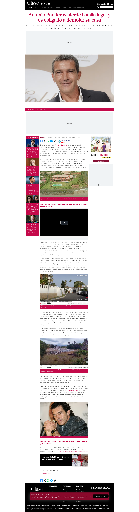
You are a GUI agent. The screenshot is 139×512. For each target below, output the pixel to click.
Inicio (36, 7)
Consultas (65, 501)
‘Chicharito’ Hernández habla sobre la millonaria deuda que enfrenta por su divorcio (32, 189)
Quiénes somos (45, 505)
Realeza (58, 7)
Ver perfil (63, 142)
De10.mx (65, 491)
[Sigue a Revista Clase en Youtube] (49, 4)
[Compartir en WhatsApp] (48, 141)
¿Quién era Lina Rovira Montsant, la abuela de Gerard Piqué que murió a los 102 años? (32, 152)
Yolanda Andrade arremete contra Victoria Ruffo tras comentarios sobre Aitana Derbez (32, 209)
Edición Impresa (31, 505)
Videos (90, 505)
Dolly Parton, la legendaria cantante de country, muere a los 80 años (32, 171)
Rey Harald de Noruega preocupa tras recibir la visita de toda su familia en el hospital (31, 229)
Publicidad (76, 505)
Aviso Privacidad (97, 505)
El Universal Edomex (79, 500)
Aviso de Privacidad (79, 497)
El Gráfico (65, 489)
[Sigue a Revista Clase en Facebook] (42, 4)
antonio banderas (46, 473)
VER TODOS (100, 161)
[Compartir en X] (44, 141)
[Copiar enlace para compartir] (54, 141)
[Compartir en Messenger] (51, 141)
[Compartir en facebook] (41, 141)
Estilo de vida (67, 7)
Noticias (43, 7)
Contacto (58, 505)
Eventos (50, 7)
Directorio (64, 505)
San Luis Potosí (80, 491)
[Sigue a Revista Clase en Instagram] (47, 4)
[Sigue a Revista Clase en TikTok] (44, 4)
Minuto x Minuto (79, 7)
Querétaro (79, 489)
